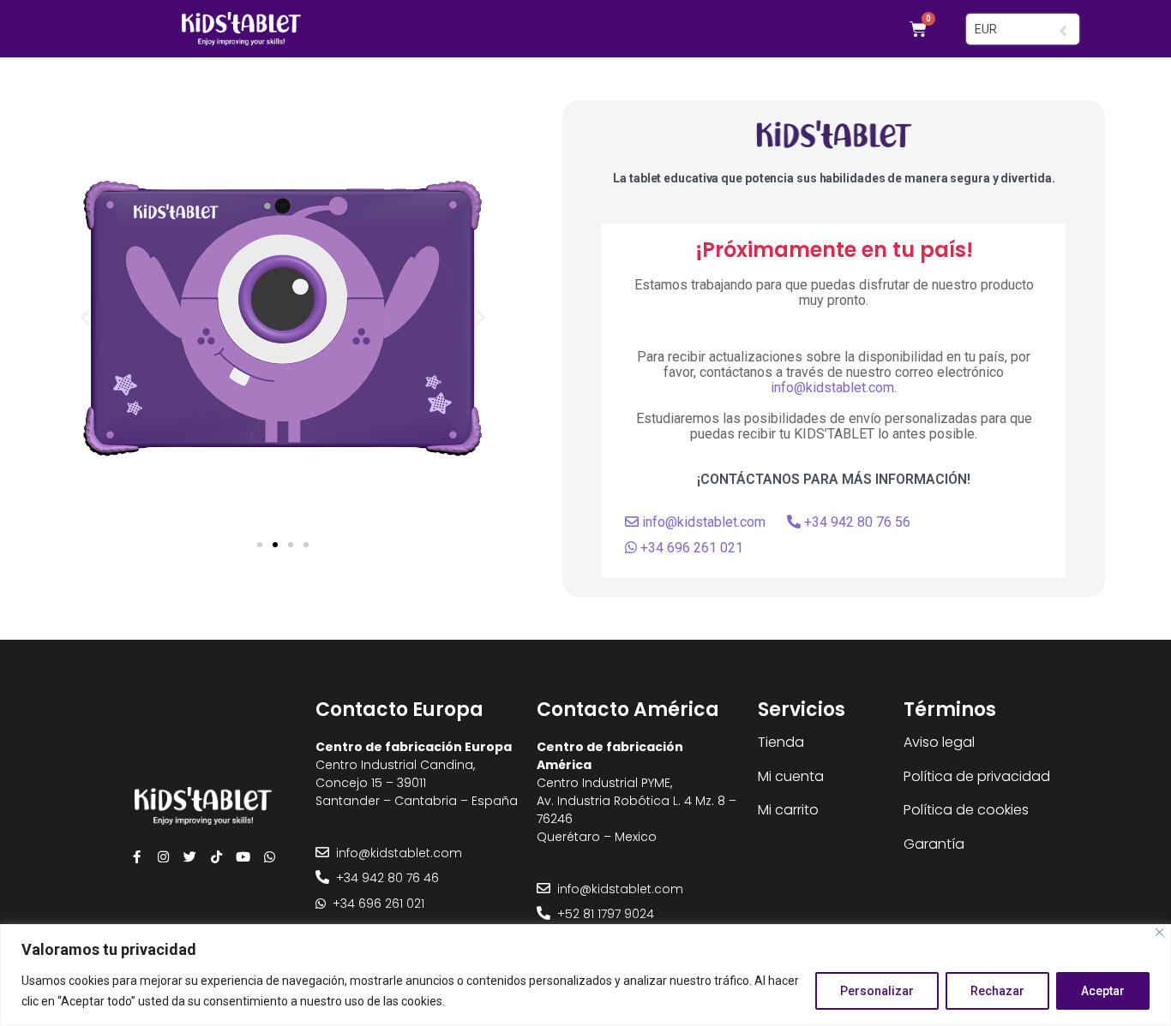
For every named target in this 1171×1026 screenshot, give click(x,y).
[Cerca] (1159, 932)
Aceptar (1103, 991)
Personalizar (877, 991)
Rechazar (997, 991)
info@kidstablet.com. (834, 387)
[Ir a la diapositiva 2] (275, 544)
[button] (85, 317)
